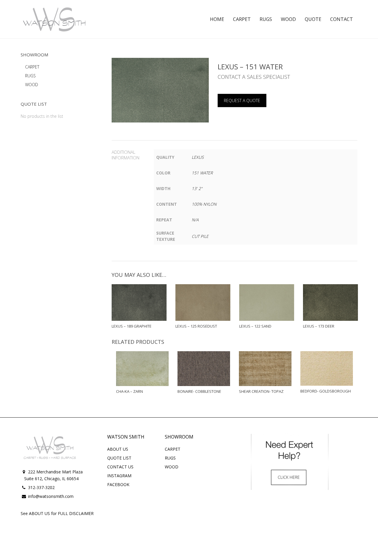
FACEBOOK (118, 484)
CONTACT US (120, 467)
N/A (195, 220)
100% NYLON (204, 204)
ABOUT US (117, 449)
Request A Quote (242, 100)
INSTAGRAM (119, 475)
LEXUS (198, 157)
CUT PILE (200, 236)
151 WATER (202, 173)
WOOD (31, 84)
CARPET (32, 67)
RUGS (30, 76)
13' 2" (197, 188)
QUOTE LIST (119, 458)
